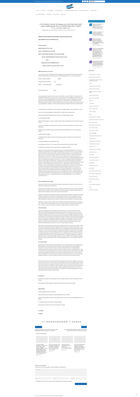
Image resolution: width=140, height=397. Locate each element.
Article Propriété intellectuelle (94, 184)
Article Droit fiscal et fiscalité (94, 143)
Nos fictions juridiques (40, 14)
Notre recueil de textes (83, 10)
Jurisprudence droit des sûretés (95, 125)
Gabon (90, 114)
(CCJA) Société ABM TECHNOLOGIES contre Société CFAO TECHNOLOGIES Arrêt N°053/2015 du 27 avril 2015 (66, 346)
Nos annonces (91, 168)
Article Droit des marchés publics (95, 173)
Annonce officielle (92, 111)
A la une (37, 10)
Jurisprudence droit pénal (93, 95)
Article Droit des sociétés (93, 130)
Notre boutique (94, 10)
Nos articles (43, 10)
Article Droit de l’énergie (93, 189)
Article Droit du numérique (94, 179)
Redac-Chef (48, 30)
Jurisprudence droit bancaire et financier (96, 119)
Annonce (90, 83)
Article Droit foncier (92, 152)
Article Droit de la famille (93, 160)
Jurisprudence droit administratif (97, 45)
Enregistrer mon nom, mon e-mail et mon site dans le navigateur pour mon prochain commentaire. (54, 381)
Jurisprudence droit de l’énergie (94, 116)
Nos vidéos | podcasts (59, 10)
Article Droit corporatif (93, 176)
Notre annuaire (56, 14)
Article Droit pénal (92, 138)
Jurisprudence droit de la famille (95, 149)
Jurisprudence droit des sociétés (95, 141)
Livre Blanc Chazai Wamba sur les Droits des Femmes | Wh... (50, 1)
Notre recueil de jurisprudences (71, 10)
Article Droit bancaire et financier (95, 170)
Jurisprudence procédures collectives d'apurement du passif (95, 80)
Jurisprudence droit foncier (94, 106)
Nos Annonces (49, 14)
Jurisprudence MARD (92, 133)
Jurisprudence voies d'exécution (62, 30)
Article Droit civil (92, 146)
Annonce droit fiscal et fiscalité (94, 86)
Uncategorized (91, 162)
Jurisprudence (70, 30)
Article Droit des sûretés (93, 165)
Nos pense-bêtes (50, 10)
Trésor (90, 187)
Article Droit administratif (94, 157)
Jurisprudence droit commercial (94, 74)
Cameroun (91, 100)
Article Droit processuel (93, 127)
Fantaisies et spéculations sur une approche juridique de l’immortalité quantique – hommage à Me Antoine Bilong (98, 33)
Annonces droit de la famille (94, 88)
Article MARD (91, 154)
